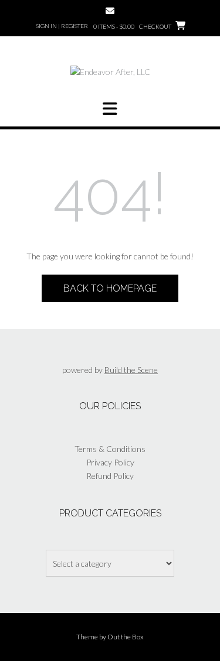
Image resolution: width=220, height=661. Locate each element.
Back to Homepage (110, 288)
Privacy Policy (110, 462)
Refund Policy (110, 476)
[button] (110, 108)
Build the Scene (131, 370)
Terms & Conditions (110, 449)
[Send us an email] (110, 10)
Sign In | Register (62, 25)
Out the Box (125, 636)
